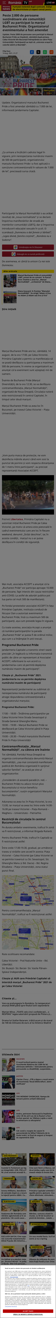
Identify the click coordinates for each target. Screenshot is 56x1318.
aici (28, 1285)
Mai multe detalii (14, 1277)
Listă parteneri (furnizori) (11, 1306)
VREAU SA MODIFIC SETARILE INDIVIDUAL (28, 1314)
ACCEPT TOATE (28, 1311)
